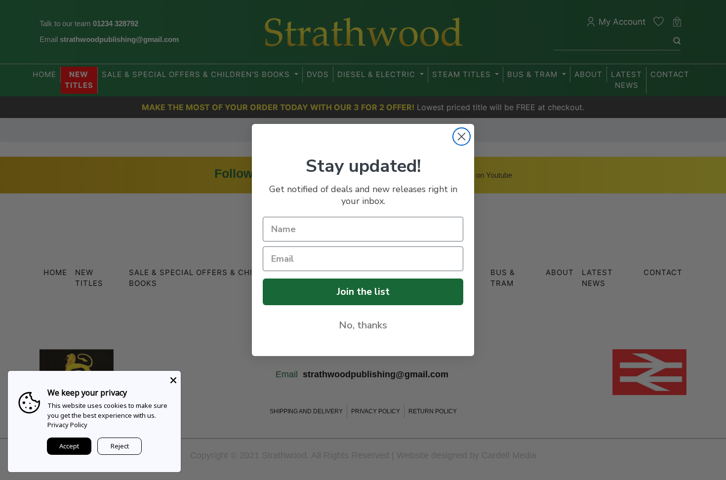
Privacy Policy (67, 424)
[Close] (173, 378)
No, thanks (363, 325)
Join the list (363, 291)
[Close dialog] (461, 136)
